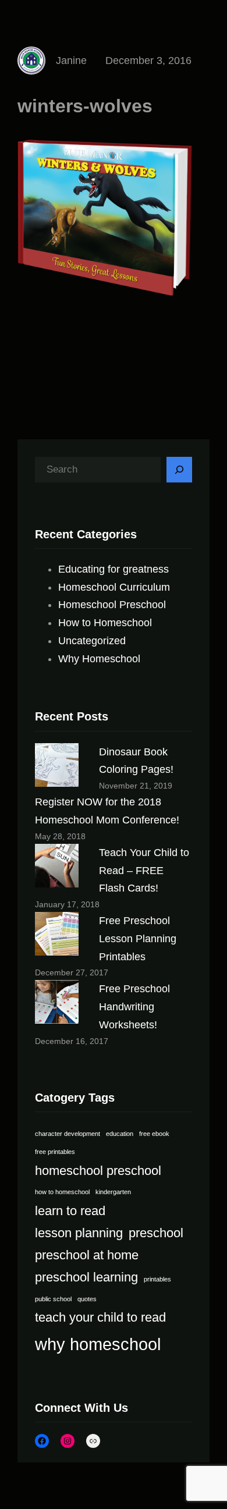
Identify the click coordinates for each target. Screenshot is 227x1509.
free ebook (154, 1133)
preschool (156, 1233)
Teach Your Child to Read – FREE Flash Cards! (144, 870)
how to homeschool (62, 1191)
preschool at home (87, 1255)
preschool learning (86, 1277)
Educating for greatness (113, 569)
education (119, 1133)
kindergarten (113, 1191)
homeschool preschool (98, 1170)
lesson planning (79, 1233)
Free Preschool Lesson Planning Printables (137, 939)
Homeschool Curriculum (114, 587)
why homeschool (98, 1344)
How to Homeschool (105, 623)
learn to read (70, 1210)
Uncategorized (92, 641)
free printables (55, 1151)
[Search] (179, 469)
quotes (87, 1298)
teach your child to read (100, 1317)
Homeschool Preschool (112, 604)
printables (157, 1279)
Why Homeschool (99, 659)
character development (67, 1133)
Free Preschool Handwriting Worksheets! (134, 1007)
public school (53, 1298)
